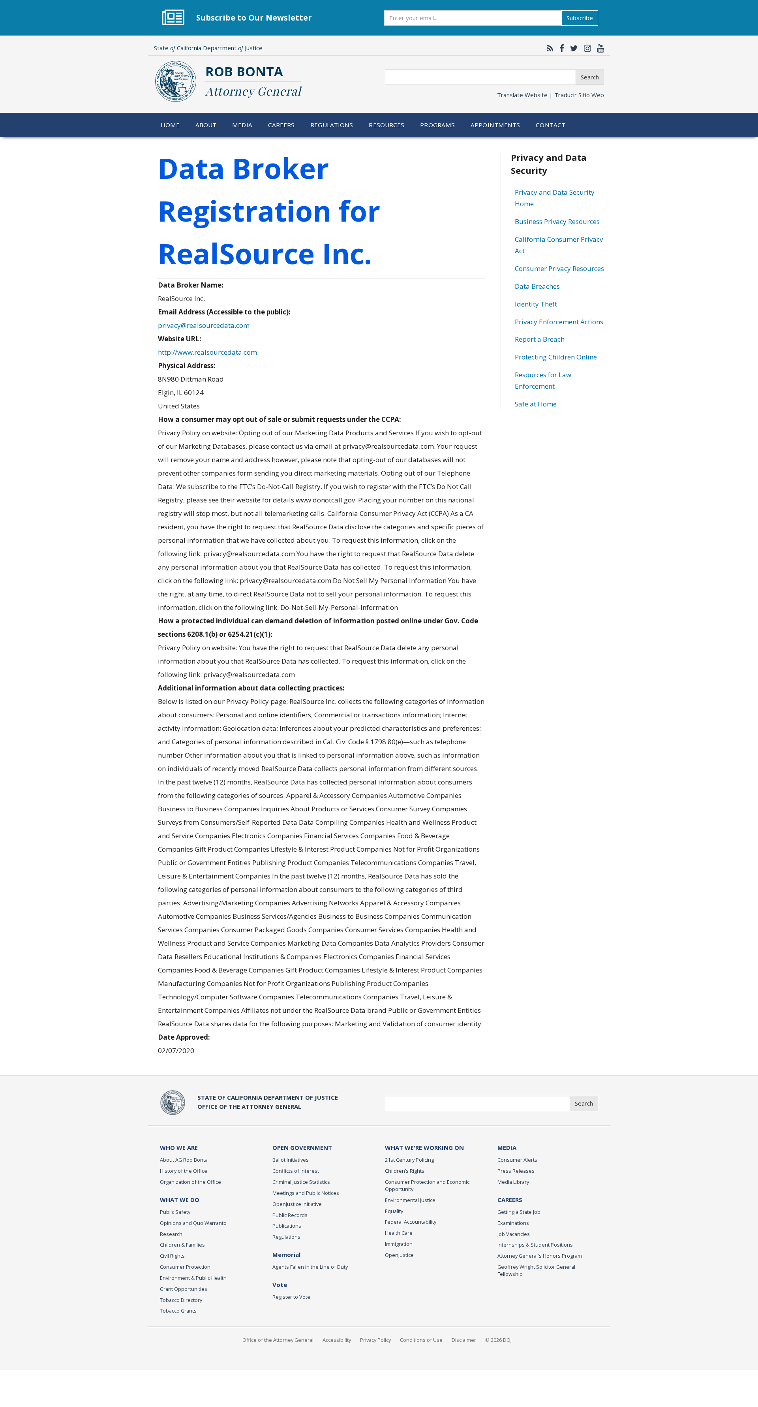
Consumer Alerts (517, 1159)
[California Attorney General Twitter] (572, 48)
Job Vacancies (513, 1234)
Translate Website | (550, 95)
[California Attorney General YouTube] (598, 48)
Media (242, 125)
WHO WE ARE (179, 1147)
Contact (550, 125)
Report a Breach (540, 339)
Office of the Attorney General (277, 1339)
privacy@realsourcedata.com (204, 325)
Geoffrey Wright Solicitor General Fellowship (536, 1270)
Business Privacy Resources (557, 221)
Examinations (513, 1222)
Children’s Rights (404, 1170)
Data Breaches (537, 286)
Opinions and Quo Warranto (193, 1222)
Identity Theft (536, 303)
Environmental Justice (410, 1200)
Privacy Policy (375, 1339)
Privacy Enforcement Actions (559, 321)
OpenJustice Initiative (297, 1204)
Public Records (290, 1215)
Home (170, 125)
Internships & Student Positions (535, 1244)
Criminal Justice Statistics (301, 1181)
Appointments (495, 125)
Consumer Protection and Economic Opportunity (427, 1185)
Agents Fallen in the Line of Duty (310, 1266)
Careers (281, 125)
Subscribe (580, 18)
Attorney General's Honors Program (539, 1255)
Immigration (399, 1243)
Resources (386, 125)
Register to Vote (291, 1296)
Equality (394, 1211)
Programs (437, 125)
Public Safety (175, 1211)
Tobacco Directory (181, 1300)
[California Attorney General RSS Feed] (548, 48)
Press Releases (516, 1170)
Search (590, 77)
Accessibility (337, 1339)
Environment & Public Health (193, 1277)
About (206, 125)
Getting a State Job (518, 1211)
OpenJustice (399, 1254)
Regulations (331, 125)
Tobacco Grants (178, 1310)
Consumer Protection (185, 1266)
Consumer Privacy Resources (559, 268)
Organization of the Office (190, 1181)
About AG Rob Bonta (184, 1159)
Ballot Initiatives (290, 1159)
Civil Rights (172, 1255)
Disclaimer (464, 1339)
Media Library (513, 1181)
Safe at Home (536, 403)
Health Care (399, 1232)
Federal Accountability (410, 1221)
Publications (286, 1225)
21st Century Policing (409, 1159)
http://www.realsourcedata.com (207, 352)
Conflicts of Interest (295, 1170)
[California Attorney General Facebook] (559, 48)
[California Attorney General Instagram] (585, 48)
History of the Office (183, 1170)
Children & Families (182, 1244)
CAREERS (509, 1200)
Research (171, 1234)
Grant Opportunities (183, 1288)
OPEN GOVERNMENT (302, 1147)
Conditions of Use (421, 1339)
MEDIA (506, 1147)
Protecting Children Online (556, 356)
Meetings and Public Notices (305, 1192)
